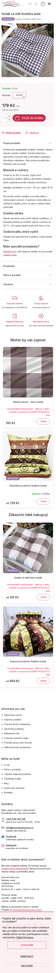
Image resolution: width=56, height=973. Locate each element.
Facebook (11, 836)
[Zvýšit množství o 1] (9, 116)
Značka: (27, 19)
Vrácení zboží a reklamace (17, 724)
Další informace (24, 937)
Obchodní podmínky (14, 729)
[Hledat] (30, 4)
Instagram (11, 845)
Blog (6, 783)
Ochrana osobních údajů (16, 738)
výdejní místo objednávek (14, 868)
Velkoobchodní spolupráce (17, 747)
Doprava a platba (12, 719)
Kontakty (8, 792)
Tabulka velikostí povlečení (17, 774)
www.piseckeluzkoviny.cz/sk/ (27, 909)
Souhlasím (27, 945)
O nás (7, 765)
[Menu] (49, 4)
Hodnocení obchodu (14, 788)
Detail (43, 421)
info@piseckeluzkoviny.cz (20, 827)
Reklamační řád (11, 733)
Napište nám (9, 251)
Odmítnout (27, 956)
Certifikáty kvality (12, 778)
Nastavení (27, 965)
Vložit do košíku (32, 118)
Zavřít (17, 129)
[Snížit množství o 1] (9, 119)
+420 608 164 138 (15, 819)
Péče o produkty (12, 769)
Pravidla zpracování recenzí (18, 742)
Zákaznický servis (13, 715)
